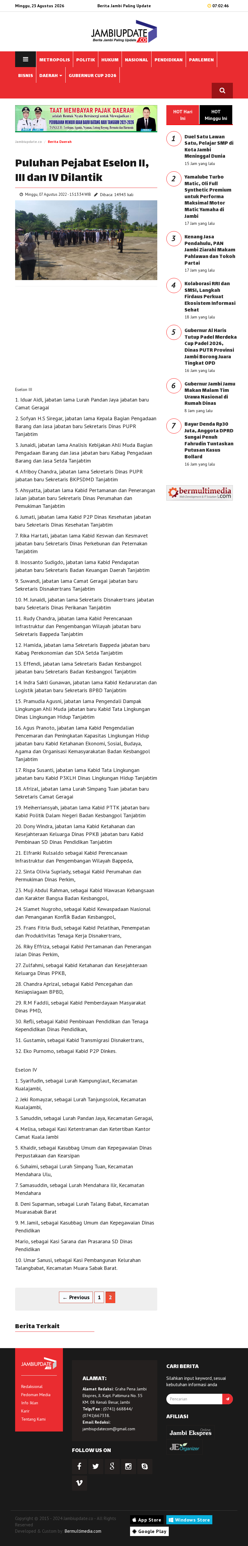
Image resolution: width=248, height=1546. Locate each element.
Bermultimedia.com (83, 1531)
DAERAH (49, 76)
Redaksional (32, 1386)
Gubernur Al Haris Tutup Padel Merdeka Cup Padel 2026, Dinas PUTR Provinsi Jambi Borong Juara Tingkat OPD (210, 347)
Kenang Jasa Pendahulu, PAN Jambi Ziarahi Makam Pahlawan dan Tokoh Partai (209, 250)
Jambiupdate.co (28, 141)
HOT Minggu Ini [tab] (216, 114)
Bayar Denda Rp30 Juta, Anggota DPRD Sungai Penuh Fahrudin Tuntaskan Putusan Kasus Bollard (208, 441)
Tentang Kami (33, 1419)
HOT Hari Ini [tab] (182, 114)
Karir (25, 1411)
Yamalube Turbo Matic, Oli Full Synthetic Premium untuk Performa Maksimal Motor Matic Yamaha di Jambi (207, 197)
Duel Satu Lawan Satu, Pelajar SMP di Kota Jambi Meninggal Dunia (208, 147)
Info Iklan (29, 1403)
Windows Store (192, 1520)
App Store (150, 1520)
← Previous (76, 1297)
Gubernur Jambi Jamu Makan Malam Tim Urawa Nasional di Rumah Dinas (209, 394)
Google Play (152, 1531)
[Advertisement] (86, 334)
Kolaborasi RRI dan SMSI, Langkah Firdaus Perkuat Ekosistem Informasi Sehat (210, 297)
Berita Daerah (60, 141)
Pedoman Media (36, 1394)
